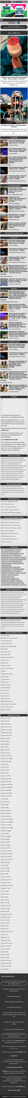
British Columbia (9, 486)
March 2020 (4, 810)
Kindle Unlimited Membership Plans (14, 1002)
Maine (13, 464)
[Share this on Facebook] (8, 75)
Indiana (13, 462)
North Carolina (5, 472)
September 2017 (5, 885)
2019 (3, 550)
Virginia (8, 477)
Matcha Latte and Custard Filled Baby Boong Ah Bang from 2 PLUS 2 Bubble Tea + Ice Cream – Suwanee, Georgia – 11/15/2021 (18, 307)
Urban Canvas (23, 585)
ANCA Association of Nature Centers (10, 525)
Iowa (17, 462)
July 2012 (3, 920)
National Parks (15, 575)
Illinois (9, 462)
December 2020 (5, 784)
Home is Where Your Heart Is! (9, 704)
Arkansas (16, 458)
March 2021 (4, 776)
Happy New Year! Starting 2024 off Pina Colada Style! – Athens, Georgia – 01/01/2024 (14, 78)
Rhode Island (16, 473)
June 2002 (4, 969)
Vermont (3, 477)
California (21, 458)
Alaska (8, 458)
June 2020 (4, 802)
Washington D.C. (16, 479)
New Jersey (10, 470)
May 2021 (3, 770)
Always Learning (18, 550)
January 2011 (4, 940)
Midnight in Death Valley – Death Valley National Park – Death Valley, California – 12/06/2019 (18, 207)
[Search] (19, 23)
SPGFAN (20, 428)
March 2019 (4, 845)
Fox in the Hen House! (7, 707)
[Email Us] (16, 23)
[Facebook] (9, 23)
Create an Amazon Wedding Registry (14, 1029)
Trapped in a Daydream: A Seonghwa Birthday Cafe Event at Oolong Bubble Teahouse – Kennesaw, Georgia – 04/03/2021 (17, 325)
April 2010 (4, 955)
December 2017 (5, 880)
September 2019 (5, 828)
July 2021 (3, 764)
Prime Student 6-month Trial (14, 1007)
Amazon (23, 446)
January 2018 (4, 877)
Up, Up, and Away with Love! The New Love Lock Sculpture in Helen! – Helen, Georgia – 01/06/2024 (18, 150)
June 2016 (4, 894)
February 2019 (5, 848)
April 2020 (4, 808)
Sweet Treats (19, 581)
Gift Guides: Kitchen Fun (18, 563)
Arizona (12, 458)
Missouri (3, 468)
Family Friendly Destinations (7, 557)
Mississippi (23, 466)
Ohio (17, 472)
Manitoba (16, 486)
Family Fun (17, 557)
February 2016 (5, 906)
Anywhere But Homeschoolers (8, 551)
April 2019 (4, 842)
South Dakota (9, 475)
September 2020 (5, 793)
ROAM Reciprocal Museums (8, 536)
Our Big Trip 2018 (5, 581)
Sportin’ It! (3, 671)
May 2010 (3, 952)
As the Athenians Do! (6, 641)
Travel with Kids (15, 585)
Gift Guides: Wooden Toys (7, 571)
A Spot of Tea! (5, 660)
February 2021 (5, 779)
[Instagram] (14, 23)
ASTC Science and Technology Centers (11, 528)
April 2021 (4, 773)
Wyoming (9, 479)
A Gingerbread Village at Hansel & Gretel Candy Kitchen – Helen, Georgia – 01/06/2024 (17, 177)
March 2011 (4, 937)
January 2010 (4, 963)
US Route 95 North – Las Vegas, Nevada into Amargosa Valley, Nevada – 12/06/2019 (17, 216)
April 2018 (4, 874)
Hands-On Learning (17, 571)
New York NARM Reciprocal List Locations (10, 579)
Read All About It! (5, 696)
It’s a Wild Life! (5, 690)
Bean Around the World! (7, 657)
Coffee (22, 553)
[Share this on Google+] (14, 75)
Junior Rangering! (5, 688)
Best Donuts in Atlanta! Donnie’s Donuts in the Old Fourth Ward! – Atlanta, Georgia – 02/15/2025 (17, 141)
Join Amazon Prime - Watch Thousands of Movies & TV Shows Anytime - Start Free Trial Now (14, 1015)
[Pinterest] (12, 23)
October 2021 (4, 761)
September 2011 (5, 932)
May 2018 (17, 573)
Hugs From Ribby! (6, 710)
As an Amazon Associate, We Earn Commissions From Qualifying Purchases (14, 983)
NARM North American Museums (9, 533)
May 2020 (3, 805)
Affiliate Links (18, 420)
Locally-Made (4, 573)
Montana (8, 468)
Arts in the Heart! (5, 699)
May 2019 (3, 839)
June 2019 (4, 836)
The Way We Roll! (5, 652)
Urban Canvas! (5, 677)
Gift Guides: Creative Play (7, 563)
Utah (24, 475)
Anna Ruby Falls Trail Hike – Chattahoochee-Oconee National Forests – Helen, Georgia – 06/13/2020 (17, 190)
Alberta (3, 486)
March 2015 (4, 911)
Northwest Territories (14, 492)
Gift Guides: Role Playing (7, 569)
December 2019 (5, 555)
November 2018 (5, 857)
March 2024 (4, 721)
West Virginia (19, 477)
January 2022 (4, 753)
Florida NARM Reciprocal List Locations (17, 559)
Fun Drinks (4, 561)
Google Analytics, (7, 448)
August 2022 (4, 738)
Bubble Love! (4, 663)
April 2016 (4, 900)
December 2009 (5, 966)
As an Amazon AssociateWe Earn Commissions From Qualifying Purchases (14, 27)
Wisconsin (4, 479)
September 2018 (5, 860)
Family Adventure (16, 555)
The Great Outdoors (11, 583)
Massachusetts (5, 466)
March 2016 (4, 903)
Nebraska (13, 468)
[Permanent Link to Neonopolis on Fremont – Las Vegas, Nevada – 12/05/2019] (14, 106)
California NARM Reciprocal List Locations (10, 553)
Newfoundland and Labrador (14, 488)
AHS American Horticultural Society (10, 522)
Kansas (20, 462)
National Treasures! (6, 685)
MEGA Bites (23, 573)
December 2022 (5, 733)
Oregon (3, 473)
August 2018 (4, 862)
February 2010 (5, 960)
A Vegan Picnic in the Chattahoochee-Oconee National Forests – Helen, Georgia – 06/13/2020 (17, 199)
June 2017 (4, 891)
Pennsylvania (8, 473)
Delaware (15, 460)
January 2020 (4, 816)
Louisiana (8, 464)
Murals (8, 575)
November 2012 (5, 914)
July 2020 (3, 799)
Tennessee (16, 475)
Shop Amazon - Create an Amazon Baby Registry (14, 1023)
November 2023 (5, 727)
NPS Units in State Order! (7, 504)
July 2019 (3, 834)
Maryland (17, 464)
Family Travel (23, 557)
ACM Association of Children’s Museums (11, 520)
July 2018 (3, 865)
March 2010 (4, 958)
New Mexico (17, 470)
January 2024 (4, 724)
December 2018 (5, 854)
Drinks (10, 555)
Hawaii (3, 462)
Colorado (3, 460)
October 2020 (4, 790)
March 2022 (4, 750)
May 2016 (3, 897)
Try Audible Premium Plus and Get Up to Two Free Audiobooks (14, 990)
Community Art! (5, 679)
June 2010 (4, 949)
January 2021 (4, 782)
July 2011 (3, 934)
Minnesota (17, 466)
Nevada (18, 468)
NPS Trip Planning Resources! (9, 507)
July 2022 (3, 741)
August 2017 (4, 888)
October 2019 (4, 825)
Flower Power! (5, 693)
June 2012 (4, 923)
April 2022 (4, 747)
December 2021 (5, 756)
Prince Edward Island (14, 490)
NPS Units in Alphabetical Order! (9, 501)
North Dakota (12, 472)
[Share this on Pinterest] (19, 75)
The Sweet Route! (6, 655)
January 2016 (4, 909)
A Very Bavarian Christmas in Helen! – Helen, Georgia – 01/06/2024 (18, 168)
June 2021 (4, 767)
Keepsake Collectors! (7, 701)
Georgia (24, 460)
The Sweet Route (20, 583)
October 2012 (4, 917)
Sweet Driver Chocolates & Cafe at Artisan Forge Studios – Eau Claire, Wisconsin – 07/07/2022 (18, 280)
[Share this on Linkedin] (25, 75)
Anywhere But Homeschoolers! (9, 638)
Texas (20, 475)
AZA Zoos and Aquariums (7, 531)
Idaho (6, 462)
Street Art (12, 581)
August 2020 (4, 796)
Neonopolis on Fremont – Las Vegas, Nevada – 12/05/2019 (14, 126)
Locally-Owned (11, 573)
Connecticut (9, 460)
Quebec (22, 490)
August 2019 (4, 831)
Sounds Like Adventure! (7, 668)
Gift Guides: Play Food (6, 565)
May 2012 (3, 926)
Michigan (12, 466)
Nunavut (22, 492)
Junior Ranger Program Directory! (10, 510)
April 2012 (4, 929)
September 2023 (5, 730)
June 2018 (4, 868)
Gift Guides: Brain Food (16, 561)
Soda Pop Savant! (6, 666)
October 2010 (4, 946)
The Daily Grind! (5, 635)
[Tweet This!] (3, 75)
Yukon (2, 494)
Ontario (6, 490)
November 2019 (5, 822)
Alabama (3, 458)
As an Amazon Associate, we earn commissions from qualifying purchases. (12, 416)
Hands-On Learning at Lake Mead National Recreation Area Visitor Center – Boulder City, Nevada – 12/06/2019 (17, 225)
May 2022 (3, 744)
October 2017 (4, 883)
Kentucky (3, 464)
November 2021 (5, 759)
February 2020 (5, 813)
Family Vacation (5, 559)
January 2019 (4, 851)
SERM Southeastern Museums (9, 539)
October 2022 (4, 735)
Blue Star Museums (6, 542)
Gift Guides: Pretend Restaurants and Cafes (11, 567)
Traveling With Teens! (6, 644)
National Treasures (6, 577)
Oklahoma (21, 472)
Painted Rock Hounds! (7, 674)
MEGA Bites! (4, 649)
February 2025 (5, 718)
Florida (19, 460)
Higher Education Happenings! (9, 646)
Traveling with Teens (6, 585)
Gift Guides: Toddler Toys (18, 569)
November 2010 (5, 943)
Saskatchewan (5, 492)
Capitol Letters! (5, 682)
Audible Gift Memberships (14, 996)
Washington (13, 477)
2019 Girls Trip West (9, 550)
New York (23, 470)
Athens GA (18, 551)
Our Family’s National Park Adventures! (11, 512)
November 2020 (5, 787)
